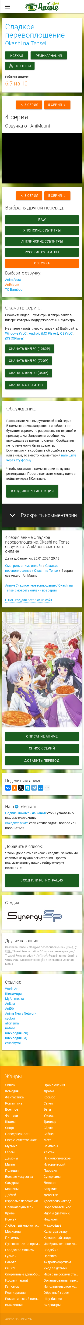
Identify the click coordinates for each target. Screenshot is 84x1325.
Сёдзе (48, 1128)
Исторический (55, 1164)
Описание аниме (42, 736)
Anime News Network (20, 1013)
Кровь (10, 1213)
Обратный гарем (56, 1292)
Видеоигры (52, 1305)
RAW (42, 219)
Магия (10, 1164)
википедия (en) (16, 1033)
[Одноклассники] (14, 788)
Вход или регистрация (32, 491)
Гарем (9, 1152)
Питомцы (12, 1238)
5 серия (57, 105)
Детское (50, 1183)
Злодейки (51, 1250)
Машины (12, 1189)
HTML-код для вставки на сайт (28, 600)
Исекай (16, 56)
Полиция (12, 1170)
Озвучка (42, 263)
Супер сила (52, 1176)
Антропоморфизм (57, 1262)
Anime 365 (13, 1319)
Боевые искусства (19, 1176)
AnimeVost (13, 280)
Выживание (14, 1305)
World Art (12, 989)
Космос (49, 1097)
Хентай (49, 1152)
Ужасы (49, 1115)
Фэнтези (23, 66)
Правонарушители (19, 1207)
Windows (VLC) (16, 333)
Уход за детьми (55, 1268)
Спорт (9, 1128)
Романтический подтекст (22, 1299)
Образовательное (57, 1207)
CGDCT (10, 1268)
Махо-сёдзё (52, 1225)
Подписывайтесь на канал (25, 813)
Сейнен (49, 1134)
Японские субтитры (42, 230)
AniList (10, 1003)
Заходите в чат (16, 823)
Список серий (42, 748)
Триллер (50, 1122)
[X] (21, 788)
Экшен (10, 1085)
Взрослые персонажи (21, 1201)
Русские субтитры (42, 252)
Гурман (10, 1256)
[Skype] (27, 788)
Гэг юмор (12, 1286)
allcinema (12, 1023)
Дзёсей (10, 1195)
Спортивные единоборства (22, 1274)
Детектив (51, 1195)
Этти (47, 1109)
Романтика (13, 1103)
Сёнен (48, 1103)
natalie (10, 1028)
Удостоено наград (57, 1201)
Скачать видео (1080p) (29, 349)
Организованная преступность (61, 1280)
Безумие (50, 1189)
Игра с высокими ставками (61, 1274)
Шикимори (13, 994)
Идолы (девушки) (57, 1213)
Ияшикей (51, 1219)
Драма (49, 1091)
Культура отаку (56, 1231)
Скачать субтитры (26, 385)
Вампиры (51, 1146)
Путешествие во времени (22, 1244)
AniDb (9, 1008)
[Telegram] (34, 788)
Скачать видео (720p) (28, 361)
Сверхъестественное (21, 1140)
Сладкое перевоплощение (35, 30)
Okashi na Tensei (25, 43)
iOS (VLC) (67, 333)
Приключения (54, 1085)
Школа (10, 1122)
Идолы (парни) (16, 1280)
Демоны (11, 1158)
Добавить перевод (42, 760)
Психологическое (57, 1158)
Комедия (12, 1091)
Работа (10, 1262)
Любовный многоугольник (22, 1225)
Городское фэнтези (20, 1250)
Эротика (50, 1256)
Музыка (11, 1146)
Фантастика (14, 1097)
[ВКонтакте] (8, 788)
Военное (11, 1109)
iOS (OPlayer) (14, 338)
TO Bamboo (13, 289)
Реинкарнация (49, 56)
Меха (48, 1140)
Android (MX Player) (43, 333)
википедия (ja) (16, 1038)
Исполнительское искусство (61, 1286)
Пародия (50, 1170)
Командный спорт (57, 1238)
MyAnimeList (14, 999)
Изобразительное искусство (61, 1244)
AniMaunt (12, 284)
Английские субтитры (42, 241)
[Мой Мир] (40, 788)
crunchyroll (13, 1043)
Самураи (12, 1183)
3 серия (29, 105)
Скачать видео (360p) (28, 373)
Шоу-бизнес (53, 1299)
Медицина (13, 1231)
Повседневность (18, 1134)
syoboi (10, 1018)
